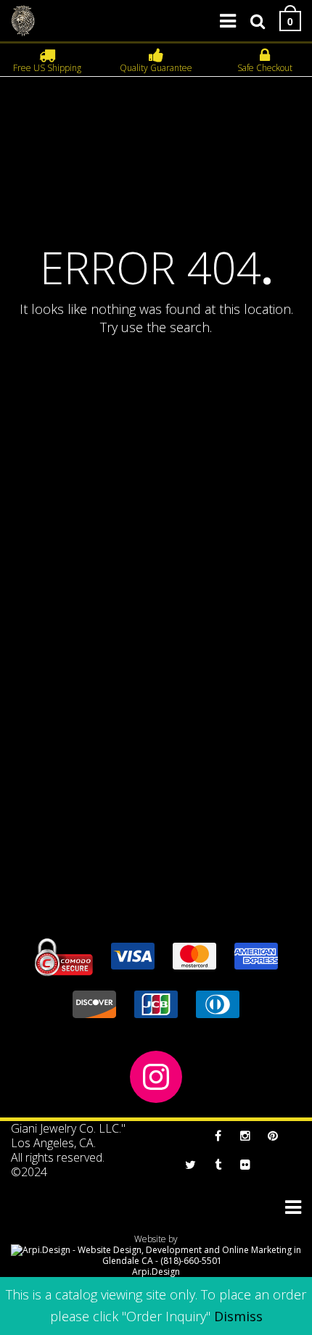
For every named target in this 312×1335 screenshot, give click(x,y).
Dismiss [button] (238, 1316)
